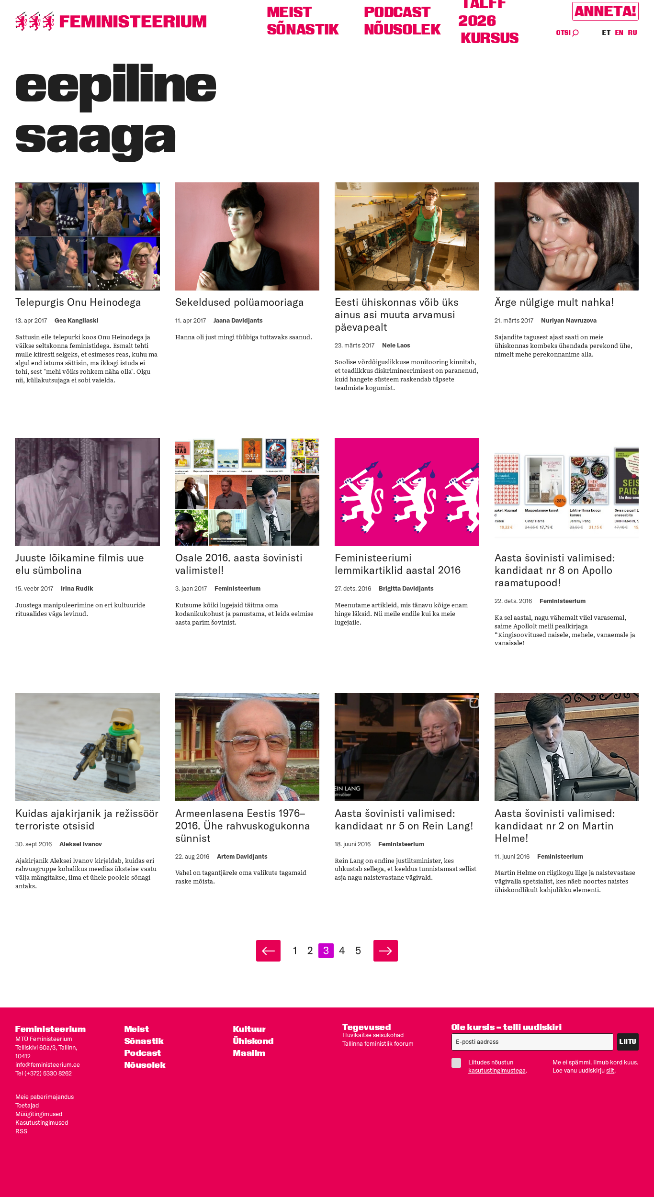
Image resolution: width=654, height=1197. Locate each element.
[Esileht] (111, 21)
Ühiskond (253, 1041)
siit (610, 1070)
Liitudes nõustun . (497, 1066)
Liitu (628, 1041)
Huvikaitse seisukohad (373, 1035)
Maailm (249, 1053)
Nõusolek (402, 29)
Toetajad (27, 1105)
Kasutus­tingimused (41, 1122)
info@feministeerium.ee (47, 1064)
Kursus (490, 38)
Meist (290, 12)
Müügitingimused (38, 1114)
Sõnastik (303, 29)
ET (606, 32)
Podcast (397, 12)
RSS (21, 1131)
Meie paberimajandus (44, 1096)
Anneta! (605, 11)
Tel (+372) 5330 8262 (43, 1073)
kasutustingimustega (497, 1070)
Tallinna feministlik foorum (378, 1043)
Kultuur (249, 1029)
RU (632, 32)
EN (619, 32)
